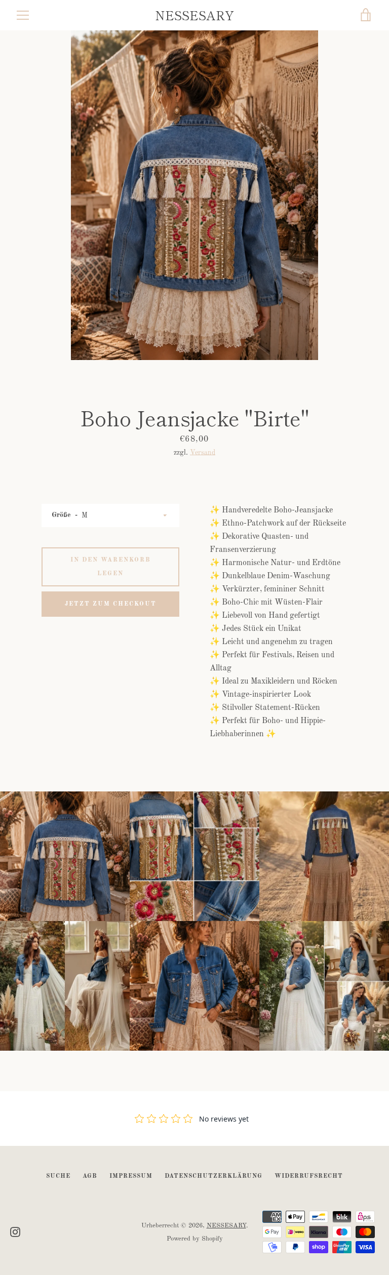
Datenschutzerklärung (213, 1176)
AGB (90, 1176)
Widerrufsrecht (309, 1176)
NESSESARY (194, 15)
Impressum (130, 1176)
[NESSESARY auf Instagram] (15, 1232)
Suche (58, 1176)
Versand (202, 452)
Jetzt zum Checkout (111, 604)
